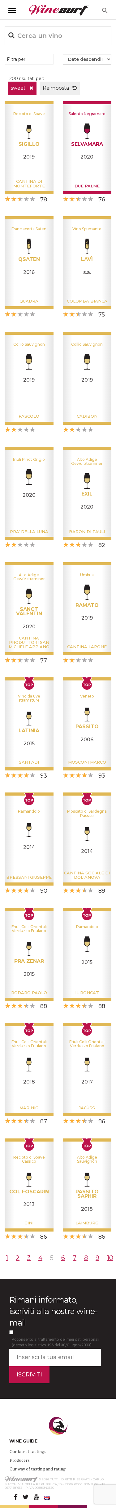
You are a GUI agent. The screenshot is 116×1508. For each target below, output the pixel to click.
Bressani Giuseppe (29, 877)
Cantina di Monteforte (29, 183)
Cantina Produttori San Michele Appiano (29, 642)
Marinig (28, 1107)
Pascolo (29, 416)
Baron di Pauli (87, 531)
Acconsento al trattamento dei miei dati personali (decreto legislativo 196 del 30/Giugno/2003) (55, 1342)
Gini (28, 1222)
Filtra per (16, 59)
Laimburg (86, 1222)
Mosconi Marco (87, 762)
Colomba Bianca (87, 300)
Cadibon (87, 416)
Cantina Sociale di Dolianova (87, 875)
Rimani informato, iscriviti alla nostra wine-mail (53, 1311)
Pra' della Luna (29, 531)
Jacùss (87, 1107)
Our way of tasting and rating (38, 1469)
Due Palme (87, 185)
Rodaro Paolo (29, 992)
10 (110, 1258)
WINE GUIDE (23, 1441)
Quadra (28, 300)
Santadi (29, 762)
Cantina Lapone (87, 646)
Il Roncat (87, 992)
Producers (20, 1460)
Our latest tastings (28, 1451)
